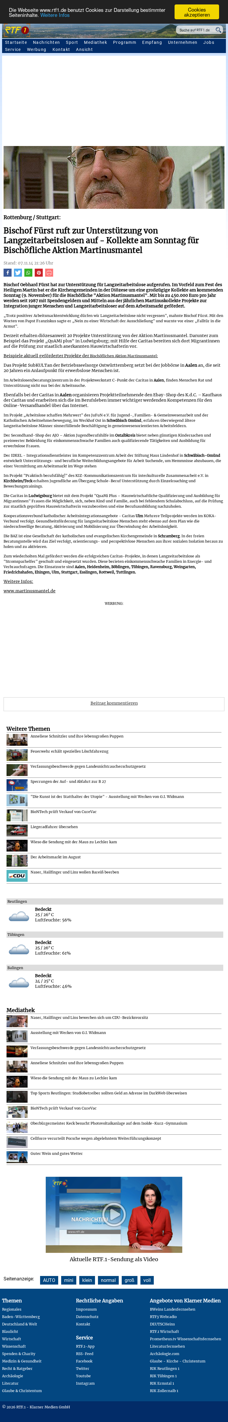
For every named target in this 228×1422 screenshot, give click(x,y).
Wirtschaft (11, 1339)
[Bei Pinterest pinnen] (39, 275)
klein (87, 1280)
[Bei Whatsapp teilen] (28, 275)
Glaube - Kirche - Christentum (177, 1361)
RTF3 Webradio (163, 1316)
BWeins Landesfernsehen (172, 1309)
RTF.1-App (85, 1346)
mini (68, 1280)
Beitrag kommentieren (114, 703)
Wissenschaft (14, 1346)
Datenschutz (87, 1316)
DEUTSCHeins (162, 1324)
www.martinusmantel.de (30, 591)
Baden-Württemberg (21, 1316)
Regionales (11, 1309)
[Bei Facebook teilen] (8, 275)
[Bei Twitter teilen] (18, 275)
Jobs (208, 42)
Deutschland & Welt (19, 1324)
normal (108, 1280)
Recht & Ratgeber (17, 1368)
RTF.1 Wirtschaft (164, 1331)
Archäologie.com (164, 1354)
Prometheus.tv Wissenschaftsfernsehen (185, 1339)
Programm (124, 42)
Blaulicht (10, 1331)
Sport (72, 42)
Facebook (84, 1361)
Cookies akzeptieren (197, 12)
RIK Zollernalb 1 (164, 1391)
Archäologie (12, 1376)
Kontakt (61, 49)
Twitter (82, 1368)
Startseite (16, 42)
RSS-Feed (84, 1354)
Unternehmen (182, 42)
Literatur (10, 1383)
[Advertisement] (114, 101)
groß (129, 1280)
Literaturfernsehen (167, 1346)
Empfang (152, 42)
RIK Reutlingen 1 (164, 1368)
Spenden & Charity (18, 1354)
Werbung (37, 49)
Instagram (85, 1383)
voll (147, 1280)
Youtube (83, 1376)
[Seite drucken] (49, 275)
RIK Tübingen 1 (163, 1376)
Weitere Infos (55, 14)
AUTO (49, 1280)
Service (13, 49)
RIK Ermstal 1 (162, 1383)
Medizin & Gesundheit (22, 1361)
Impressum (86, 1309)
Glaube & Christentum (22, 1391)
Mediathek (95, 42)
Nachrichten (46, 42)
